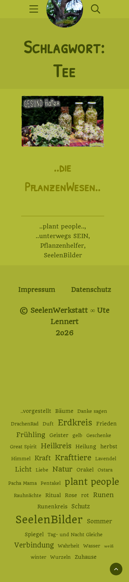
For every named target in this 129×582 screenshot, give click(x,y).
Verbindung (34, 545)
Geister (58, 435)
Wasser (91, 546)
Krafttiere (73, 457)
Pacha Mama (22, 483)
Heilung (85, 447)
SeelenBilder (63, 255)
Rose (71, 495)
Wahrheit (68, 546)
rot (85, 495)
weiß (108, 546)
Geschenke (98, 435)
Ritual (53, 495)
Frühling (30, 435)
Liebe (42, 470)
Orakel (85, 470)
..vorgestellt (36, 411)
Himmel (20, 458)
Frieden (106, 424)
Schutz (80, 506)
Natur (62, 469)
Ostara (105, 470)
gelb (77, 435)
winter (38, 557)
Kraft (42, 458)
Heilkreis (56, 446)
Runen (103, 495)
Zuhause (86, 557)
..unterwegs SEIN (62, 235)
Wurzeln (60, 557)
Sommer (99, 521)
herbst (108, 447)
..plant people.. (61, 226)
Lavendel (105, 458)
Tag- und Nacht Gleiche (75, 534)
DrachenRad (25, 423)
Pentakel (51, 483)
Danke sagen (92, 411)
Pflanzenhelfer (62, 245)
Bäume (64, 411)
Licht (23, 469)
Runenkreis (52, 507)
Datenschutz (91, 289)
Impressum (36, 289)
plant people (91, 482)
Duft (48, 423)
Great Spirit (23, 446)
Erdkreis (75, 422)
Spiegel (34, 535)
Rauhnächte (27, 495)
